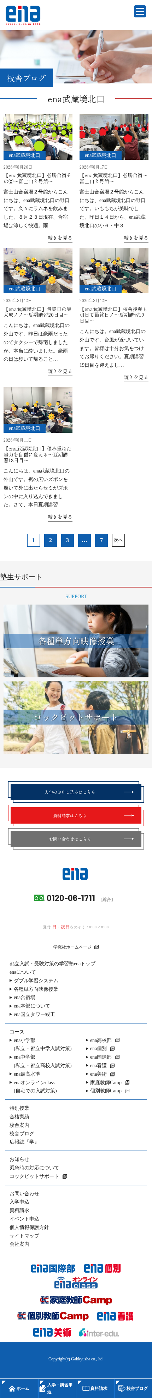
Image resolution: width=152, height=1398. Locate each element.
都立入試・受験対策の (52, 963)
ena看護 (98, 1065)
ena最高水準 (27, 1074)
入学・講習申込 (60, 1388)
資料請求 (19, 1210)
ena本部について (32, 1006)
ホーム (23, 1388)
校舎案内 (19, 1125)
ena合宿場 (24, 997)
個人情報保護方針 (29, 1227)
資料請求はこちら (70, 815)
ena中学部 (43, 1061)
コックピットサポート (34, 1176)
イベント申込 (24, 1219)
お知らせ (19, 1159)
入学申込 (19, 1202)
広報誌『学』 (24, 1142)
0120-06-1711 (71, 897)
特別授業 (19, 1108)
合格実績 (19, 1116)
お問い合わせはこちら (70, 839)
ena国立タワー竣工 (34, 1014)
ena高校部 (101, 1040)
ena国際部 (101, 1057)
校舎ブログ (22, 1133)
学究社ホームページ (72, 947)
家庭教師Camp (106, 1082)
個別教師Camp (106, 1090)
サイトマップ (24, 1236)
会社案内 (19, 1244)
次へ (118, 540)
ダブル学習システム (36, 980)
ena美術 (98, 1074)
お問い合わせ (24, 1193)
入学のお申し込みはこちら (70, 792)
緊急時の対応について (34, 1167)
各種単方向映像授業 (36, 989)
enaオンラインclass (35, 1087)
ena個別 (98, 1048)
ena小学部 (43, 1045)
